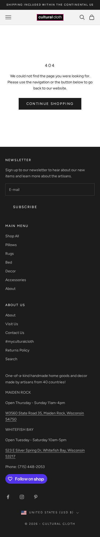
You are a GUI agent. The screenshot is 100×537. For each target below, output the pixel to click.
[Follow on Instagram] (22, 497)
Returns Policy (17, 350)
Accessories (15, 280)
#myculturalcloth (19, 341)
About (10, 288)
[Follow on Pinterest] (35, 497)
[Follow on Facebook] (8, 497)
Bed (8, 262)
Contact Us (14, 332)
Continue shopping (50, 104)
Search (11, 359)
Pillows (11, 245)
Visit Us (11, 324)
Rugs (9, 253)
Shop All (12, 236)
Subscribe (25, 207)
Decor (10, 271)
